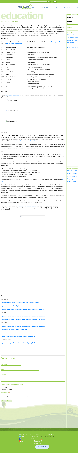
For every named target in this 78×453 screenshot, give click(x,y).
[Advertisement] (33, 417)
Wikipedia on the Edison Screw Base (26, 141)
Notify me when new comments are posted (13, 384)
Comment (4, 374)
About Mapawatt (34, 436)
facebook (23, 439)
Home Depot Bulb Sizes (13, 95)
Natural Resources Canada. (14, 43)
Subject (3, 369)
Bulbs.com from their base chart (27, 206)
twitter (22, 436)
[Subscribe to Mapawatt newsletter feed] (41, 439)
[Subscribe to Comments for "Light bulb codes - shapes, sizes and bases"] (1, 404)
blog (56, 7)
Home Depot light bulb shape (55, 41)
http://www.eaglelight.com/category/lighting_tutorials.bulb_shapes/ (20, 302)
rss (22, 441)
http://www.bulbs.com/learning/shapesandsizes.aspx (16, 306)
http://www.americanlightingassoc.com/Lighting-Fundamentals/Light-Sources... (23, 319)
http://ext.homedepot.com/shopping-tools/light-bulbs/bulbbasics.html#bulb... (23, 309)
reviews (31, 7)
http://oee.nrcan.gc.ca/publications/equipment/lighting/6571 (18, 336)
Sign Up (42, 446)
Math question (5, 392)
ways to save (44, 7)
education (67, 7)
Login (55, 1)
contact (32, 438)
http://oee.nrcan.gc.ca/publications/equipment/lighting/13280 (18, 343)
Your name (4, 364)
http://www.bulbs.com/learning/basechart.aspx (14, 329)
